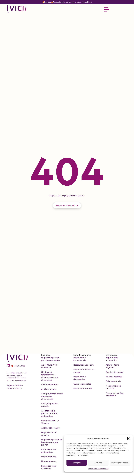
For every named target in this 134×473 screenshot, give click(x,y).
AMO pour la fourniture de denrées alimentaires (52, 396)
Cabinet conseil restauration (48, 450)
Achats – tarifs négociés (112, 366)
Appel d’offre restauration (112, 358)
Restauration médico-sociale (83, 370)
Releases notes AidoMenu (48, 467)
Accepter (76, 463)
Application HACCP (50, 427)
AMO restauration (49, 384)
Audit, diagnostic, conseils (49, 404)
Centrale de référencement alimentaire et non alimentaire (49, 376)
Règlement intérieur (15, 385)
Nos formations (48, 456)
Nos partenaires (48, 461)
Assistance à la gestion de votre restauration (49, 413)
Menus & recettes (114, 376)
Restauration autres (82, 388)
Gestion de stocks (114, 372)
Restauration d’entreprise (79, 377)
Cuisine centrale (113, 381)
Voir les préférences (119, 463)
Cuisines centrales (82, 383)
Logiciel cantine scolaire (48, 433)
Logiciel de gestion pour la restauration (50, 358)
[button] (128, 438)
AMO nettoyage (48, 389)
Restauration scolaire (83, 364)
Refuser (98, 463)
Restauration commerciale (79, 358)
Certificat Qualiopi (14, 388)
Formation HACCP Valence (50, 421)
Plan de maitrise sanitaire (113, 387)
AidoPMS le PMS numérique (49, 366)
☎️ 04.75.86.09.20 (18, 366)
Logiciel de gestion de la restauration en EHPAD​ (51, 442)
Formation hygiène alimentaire (115, 394)
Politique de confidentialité (98, 469)
